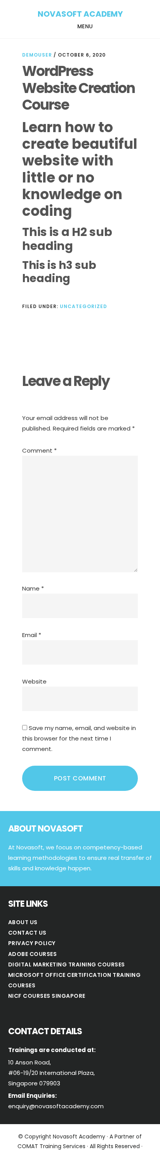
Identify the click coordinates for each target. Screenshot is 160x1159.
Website (34, 681)
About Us (23, 922)
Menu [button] (85, 26)
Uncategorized (83, 306)
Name (33, 588)
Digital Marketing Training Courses (66, 964)
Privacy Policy (32, 943)
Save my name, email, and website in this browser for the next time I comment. (79, 738)
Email (31, 635)
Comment (39, 450)
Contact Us (27, 933)
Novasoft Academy (80, 14)
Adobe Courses (32, 954)
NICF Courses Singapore (46, 996)
